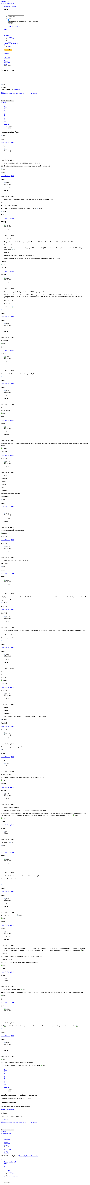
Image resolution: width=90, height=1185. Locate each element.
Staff (9, 40)
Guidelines (11, 38)
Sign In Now (4, 1119)
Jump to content (5, 1)
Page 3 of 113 (8, 124)
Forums (10, 37)
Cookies (6, 1153)
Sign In (10, 23)
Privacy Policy (8, 1150)
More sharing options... (7, 100)
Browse (6, 35)
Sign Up (6, 29)
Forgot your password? (14, 26)
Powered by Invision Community (28, 1156)
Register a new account (7, 1109)
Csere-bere (17, 89)
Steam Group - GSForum (11, 43)
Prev (5, 107)
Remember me (12, 21)
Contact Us (7, 1151)
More (9, 42)
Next (5, 121)
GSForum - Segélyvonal (7, 3)
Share (2, 92)
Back (9, 1170)
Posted (7, 142)
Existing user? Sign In (10, 6)
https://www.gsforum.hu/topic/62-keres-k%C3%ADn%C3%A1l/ (19, 93)
